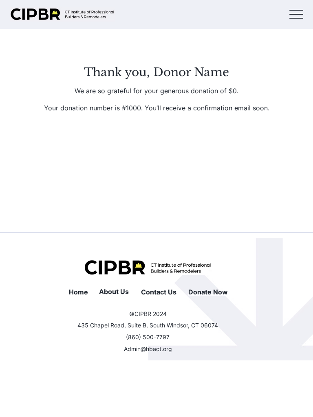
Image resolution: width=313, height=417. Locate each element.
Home (78, 292)
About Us (114, 292)
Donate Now (208, 292)
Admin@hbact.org (148, 348)
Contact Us (158, 292)
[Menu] (296, 14)
